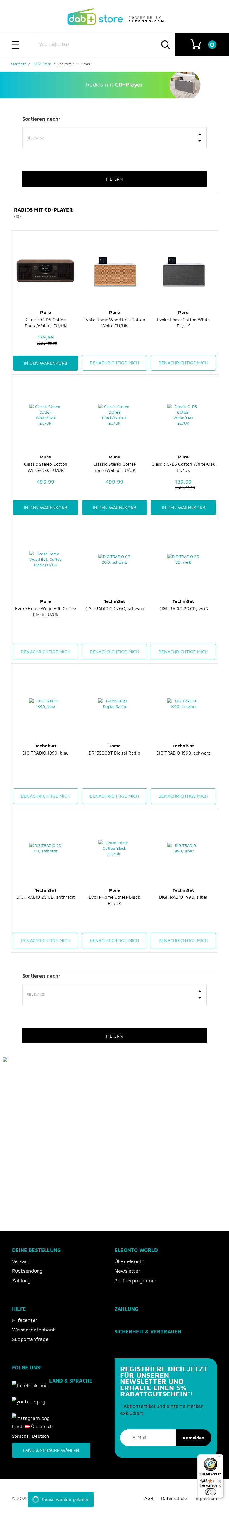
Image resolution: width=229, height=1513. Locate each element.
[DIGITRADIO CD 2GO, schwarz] (114, 559)
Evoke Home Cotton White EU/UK (183, 322)
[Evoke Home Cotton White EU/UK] (183, 270)
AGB (148, 1498)
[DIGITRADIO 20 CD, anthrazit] (45, 848)
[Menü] (220, 1457)
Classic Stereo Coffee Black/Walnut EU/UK (114, 467)
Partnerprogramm (135, 1281)
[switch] (210, 1491)
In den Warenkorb (45, 363)
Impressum (206, 1498)
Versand (21, 1261)
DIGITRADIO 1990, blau (45, 752)
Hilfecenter (24, 1320)
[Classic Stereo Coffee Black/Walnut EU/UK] (114, 414)
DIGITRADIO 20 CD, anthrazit (45, 897)
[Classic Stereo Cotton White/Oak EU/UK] (45, 414)
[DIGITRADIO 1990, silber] (183, 848)
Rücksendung (27, 1271)
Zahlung (21, 1281)
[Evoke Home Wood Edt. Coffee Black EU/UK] (45, 559)
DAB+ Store (42, 64)
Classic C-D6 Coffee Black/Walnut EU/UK (46, 322)
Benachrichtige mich (114, 362)
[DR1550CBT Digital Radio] (114, 703)
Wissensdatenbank (33, 1330)
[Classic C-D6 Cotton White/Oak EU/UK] (183, 414)
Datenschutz (174, 1498)
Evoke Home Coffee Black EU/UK (114, 900)
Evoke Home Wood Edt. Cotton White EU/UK (114, 322)
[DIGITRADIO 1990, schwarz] (183, 703)
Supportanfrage (30, 1339)
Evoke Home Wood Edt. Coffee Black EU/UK (45, 611)
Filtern (114, 179)
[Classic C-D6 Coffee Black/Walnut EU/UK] (45, 270)
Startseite (18, 64)
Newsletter (127, 1271)
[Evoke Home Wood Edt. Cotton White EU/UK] (114, 270)
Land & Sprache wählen (51, 1450)
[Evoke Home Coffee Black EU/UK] (114, 848)
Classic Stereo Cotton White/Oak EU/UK (45, 467)
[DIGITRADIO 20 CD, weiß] (183, 559)
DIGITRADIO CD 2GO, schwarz (114, 608)
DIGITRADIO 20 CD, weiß (183, 608)
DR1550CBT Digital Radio (114, 752)
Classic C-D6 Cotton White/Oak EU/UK (183, 467)
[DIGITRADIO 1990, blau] (45, 703)
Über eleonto (129, 1261)
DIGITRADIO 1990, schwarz (183, 752)
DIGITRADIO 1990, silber (183, 897)
